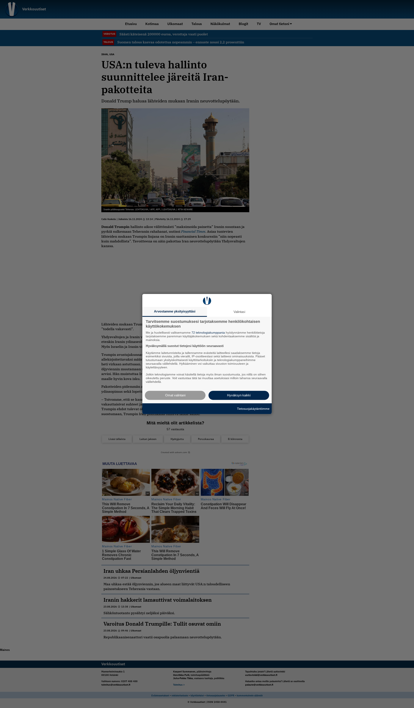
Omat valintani (175, 395)
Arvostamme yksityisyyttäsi (174, 311)
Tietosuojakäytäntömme (253, 408)
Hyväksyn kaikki (239, 395)
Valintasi (239, 312)
